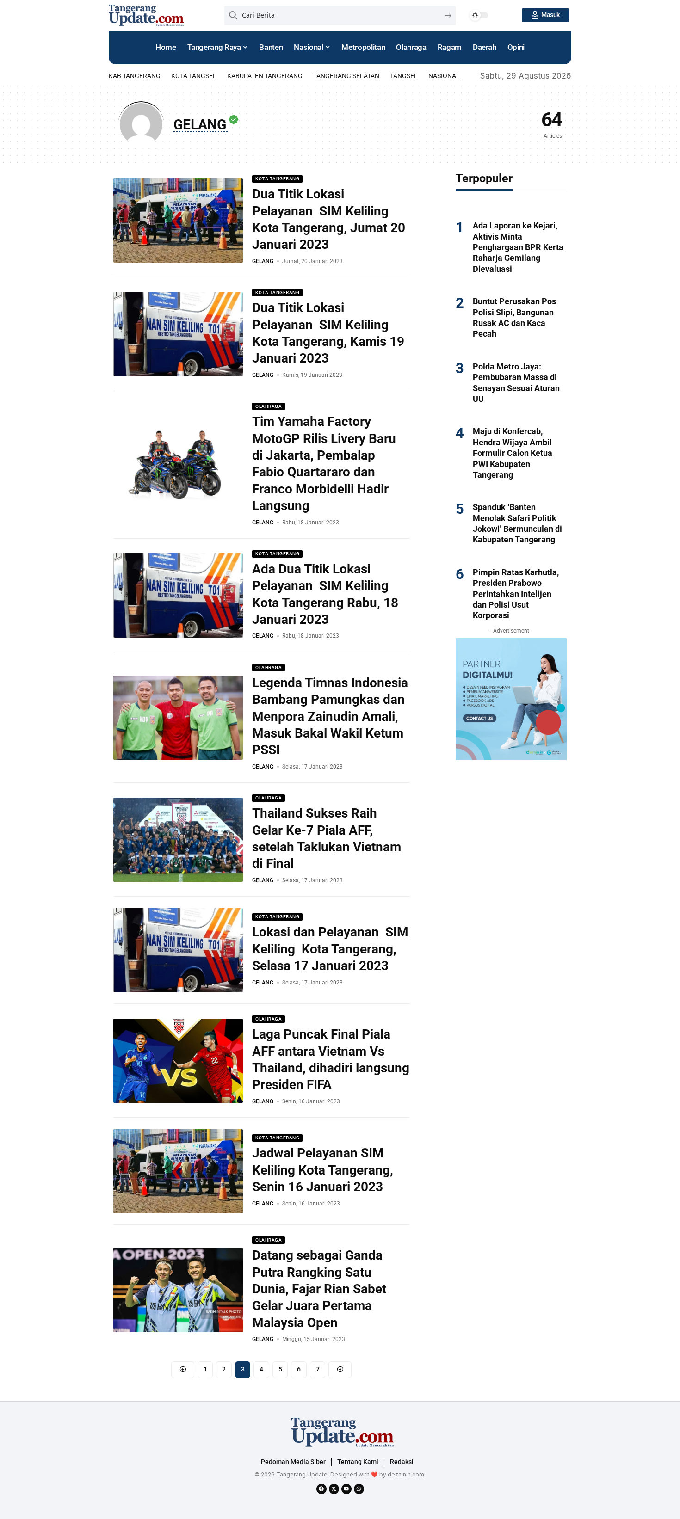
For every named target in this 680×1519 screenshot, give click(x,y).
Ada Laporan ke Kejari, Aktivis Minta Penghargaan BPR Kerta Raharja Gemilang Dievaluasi (518, 247)
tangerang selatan (346, 76)
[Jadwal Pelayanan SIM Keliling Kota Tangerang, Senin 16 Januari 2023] (178, 1171)
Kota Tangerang (277, 178)
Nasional (444, 76)
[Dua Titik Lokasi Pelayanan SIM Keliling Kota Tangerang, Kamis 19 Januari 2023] (178, 334)
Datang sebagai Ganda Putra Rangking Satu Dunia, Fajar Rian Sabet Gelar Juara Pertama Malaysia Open (319, 1289)
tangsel (404, 76)
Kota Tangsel (193, 76)
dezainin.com (406, 1474)
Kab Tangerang (135, 76)
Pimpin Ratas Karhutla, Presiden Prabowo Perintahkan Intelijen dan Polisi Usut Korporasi (516, 594)
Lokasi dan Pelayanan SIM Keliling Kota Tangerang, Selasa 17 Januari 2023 (330, 948)
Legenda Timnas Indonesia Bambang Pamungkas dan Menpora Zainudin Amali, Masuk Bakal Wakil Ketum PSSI (330, 716)
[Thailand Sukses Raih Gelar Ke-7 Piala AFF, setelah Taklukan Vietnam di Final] (178, 840)
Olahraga (268, 406)
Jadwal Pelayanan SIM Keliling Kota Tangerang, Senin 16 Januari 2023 (322, 1169)
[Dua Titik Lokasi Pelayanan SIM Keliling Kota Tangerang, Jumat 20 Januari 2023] (178, 220)
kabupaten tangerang (265, 76)
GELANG (262, 261)
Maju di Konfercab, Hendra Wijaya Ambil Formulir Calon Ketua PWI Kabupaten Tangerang (512, 453)
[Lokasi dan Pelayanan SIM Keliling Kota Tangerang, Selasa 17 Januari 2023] (178, 950)
